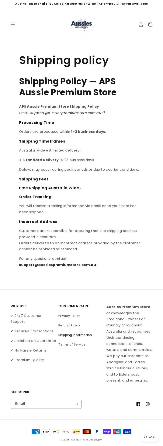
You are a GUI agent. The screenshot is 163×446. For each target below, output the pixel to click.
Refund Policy (69, 325)
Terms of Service (72, 344)
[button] (12, 24)
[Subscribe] (76, 404)
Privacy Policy (69, 316)
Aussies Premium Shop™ (86, 439)
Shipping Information (75, 335)
